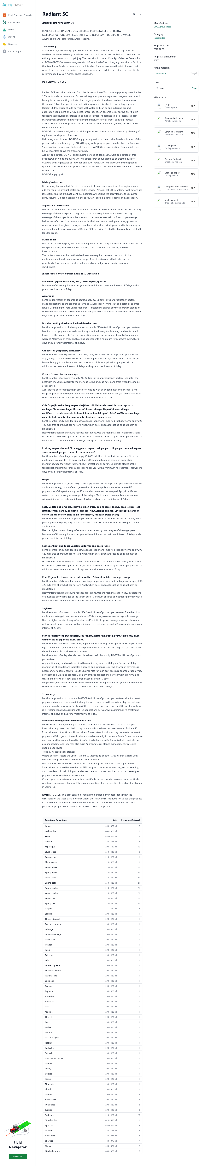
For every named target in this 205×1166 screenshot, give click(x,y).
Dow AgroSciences (162, 26)
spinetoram (161, 73)
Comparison (14, 22)
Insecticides (159, 38)
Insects (11, 36)
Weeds (11, 29)
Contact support (15, 51)
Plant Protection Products (20, 15)
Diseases (12, 44)
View (194, 88)
